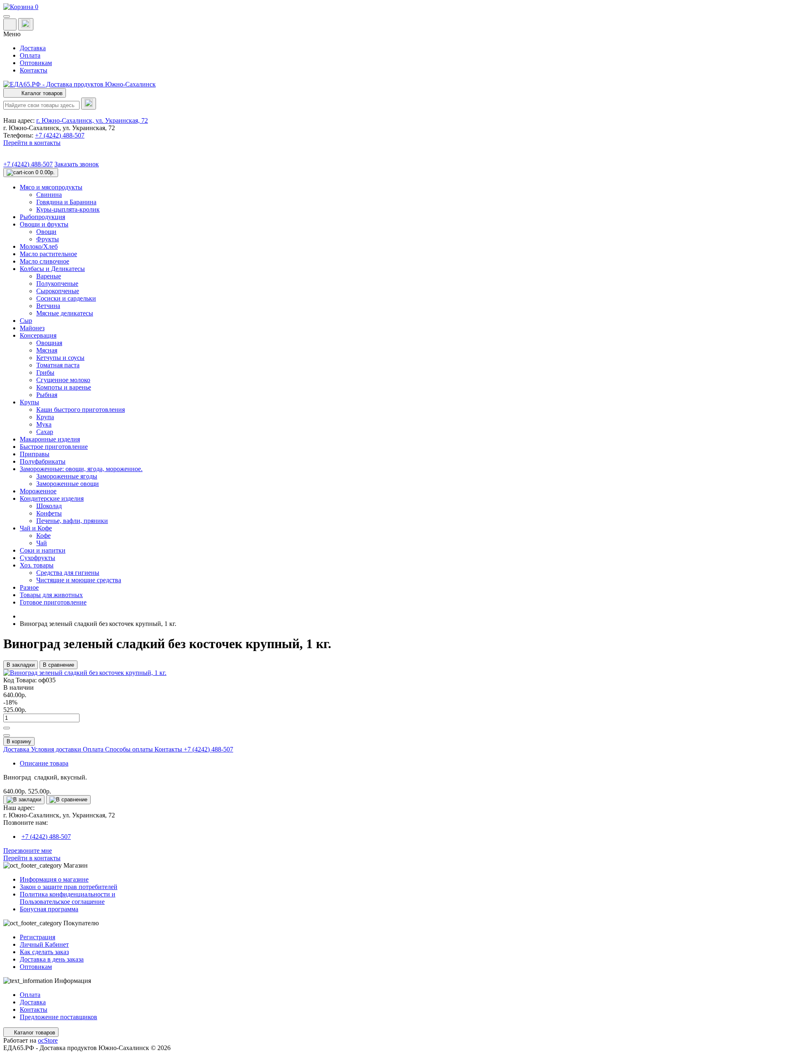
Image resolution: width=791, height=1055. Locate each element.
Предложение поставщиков (58, 1016)
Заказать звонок (76, 164)
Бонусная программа (49, 909)
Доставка (33, 47)
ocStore (48, 1040)
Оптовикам (36, 62)
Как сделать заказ (44, 951)
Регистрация (37, 937)
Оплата (30, 55)
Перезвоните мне (27, 850)
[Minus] (6, 735)
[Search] (88, 104)
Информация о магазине (54, 879)
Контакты (33, 70)
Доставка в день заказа (52, 959)
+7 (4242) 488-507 (59, 135)
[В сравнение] (68, 799)
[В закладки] (23, 799)
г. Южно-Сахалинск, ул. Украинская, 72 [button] (92, 120)
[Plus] (6, 728)
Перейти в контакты (32, 857)
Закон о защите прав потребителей (68, 886)
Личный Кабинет (44, 944)
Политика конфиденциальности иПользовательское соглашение (67, 898)
